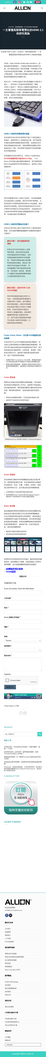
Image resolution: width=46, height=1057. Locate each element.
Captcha (7, 674)
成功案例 (8, 985)
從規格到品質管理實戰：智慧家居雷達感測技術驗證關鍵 (23, 763)
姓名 (6, 608)
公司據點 (8, 1037)
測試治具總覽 (9, 1007)
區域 (5, 636)
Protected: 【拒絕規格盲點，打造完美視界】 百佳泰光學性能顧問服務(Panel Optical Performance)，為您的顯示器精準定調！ (23, 768)
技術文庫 (35, 27)
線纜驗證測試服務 (14, 569)
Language (7, 2)
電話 (6, 627)
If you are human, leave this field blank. (19, 588)
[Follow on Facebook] (6, 915)
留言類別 (8, 646)
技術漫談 (8, 991)
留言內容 (8, 655)
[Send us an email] (28, 2)
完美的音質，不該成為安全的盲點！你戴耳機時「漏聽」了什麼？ (22, 747)
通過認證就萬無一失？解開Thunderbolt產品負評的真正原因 (22, 758)
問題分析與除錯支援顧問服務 (14, 957)
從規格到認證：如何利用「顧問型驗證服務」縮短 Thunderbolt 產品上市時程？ (21, 753)
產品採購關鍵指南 (11, 988)
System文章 (28, 27)
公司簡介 (8, 929)
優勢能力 (8, 935)
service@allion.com (16, 910)
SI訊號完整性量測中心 (12, 1022)
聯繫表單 (8, 1040)
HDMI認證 (11, 572)
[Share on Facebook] (21, 713)
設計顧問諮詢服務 (11, 960)
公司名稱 (8, 598)
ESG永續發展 (9, 942)
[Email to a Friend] (25, 713)
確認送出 (10, 687)
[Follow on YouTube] (31, 2)
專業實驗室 (8, 966)
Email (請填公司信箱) (12, 617)
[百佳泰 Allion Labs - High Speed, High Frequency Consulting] (23, 8)
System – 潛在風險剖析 (15, 27)
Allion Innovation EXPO (12, 970)
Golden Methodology (11, 982)
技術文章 (8, 995)
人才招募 (8, 938)
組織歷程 (8, 932)
